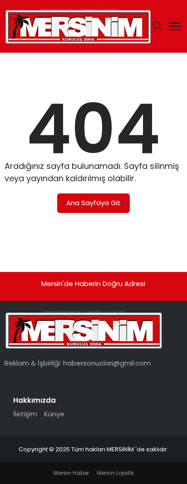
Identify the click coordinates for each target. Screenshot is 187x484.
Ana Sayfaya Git (93, 202)
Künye (54, 414)
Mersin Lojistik (115, 473)
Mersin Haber (71, 473)
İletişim (25, 414)
